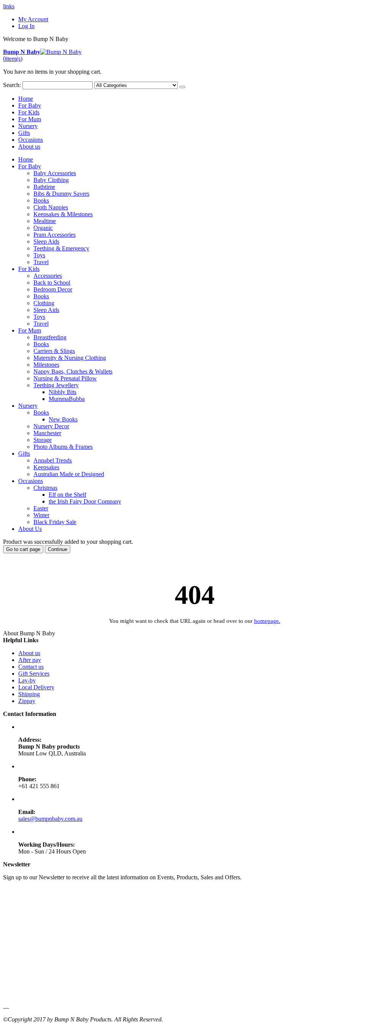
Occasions (30, 139)
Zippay (26, 701)
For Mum (29, 119)
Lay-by (27, 680)
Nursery (28, 126)
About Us (30, 529)
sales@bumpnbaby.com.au (50, 818)
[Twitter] (5, 1005)
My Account (33, 19)
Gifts (24, 133)
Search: (12, 85)
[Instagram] (8, 1005)
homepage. (267, 621)
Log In (26, 26)
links (8, 6)
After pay (29, 660)
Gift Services (33, 673)
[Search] (182, 87)
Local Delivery (36, 687)
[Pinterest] (7, 1005)
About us (29, 146)
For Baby (29, 105)
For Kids (29, 112)
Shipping (29, 694)
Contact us (31, 666)
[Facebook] (4, 1005)
